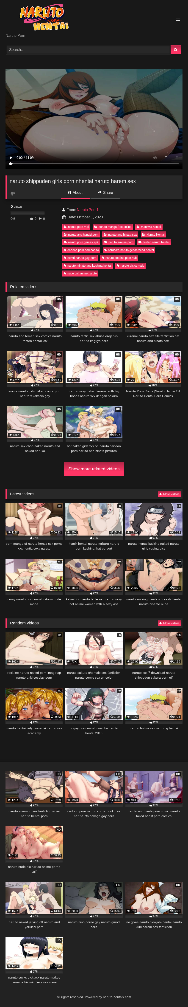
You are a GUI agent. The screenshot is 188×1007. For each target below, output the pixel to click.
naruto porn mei (78, 226)
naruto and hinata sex (122, 234)
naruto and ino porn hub (121, 258)
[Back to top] (174, 993)
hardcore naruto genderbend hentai (131, 250)
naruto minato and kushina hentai (89, 265)
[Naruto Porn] (94, 18)
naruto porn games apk (83, 242)
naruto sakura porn (120, 242)
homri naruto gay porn (81, 258)
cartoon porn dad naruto (83, 250)
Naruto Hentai (156, 234)
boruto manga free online (115, 226)
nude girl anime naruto (82, 273)
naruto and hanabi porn (83, 234)
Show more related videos (94, 468)
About (77, 193)
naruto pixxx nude (132, 265)
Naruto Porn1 (88, 210)
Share (107, 193)
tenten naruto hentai (156, 242)
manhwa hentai (151, 226)
